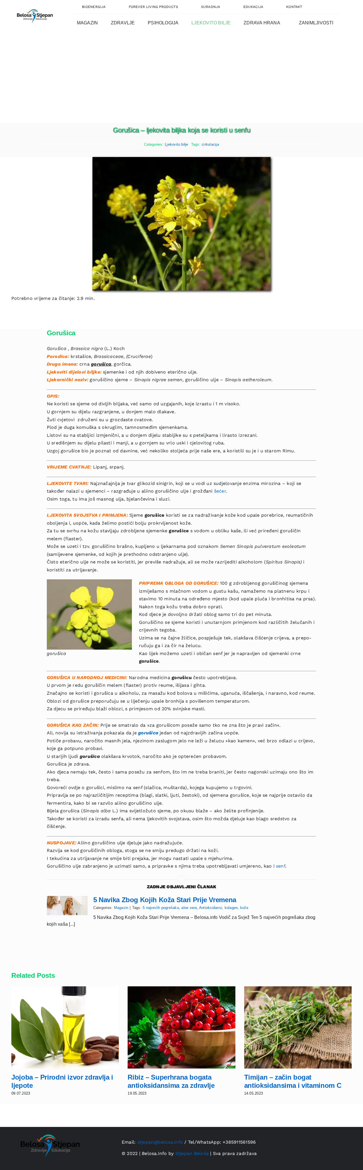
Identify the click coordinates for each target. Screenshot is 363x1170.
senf (280, 866)
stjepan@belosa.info (160, 1142)
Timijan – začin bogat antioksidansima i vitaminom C (292, 1081)
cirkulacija (210, 144)
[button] (326, 6)
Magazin (121, 908)
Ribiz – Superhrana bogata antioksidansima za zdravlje (171, 1081)
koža (244, 908)
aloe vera (189, 908)
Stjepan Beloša (192, 1153)
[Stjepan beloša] (34, 6)
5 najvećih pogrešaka (161, 908)
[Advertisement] (181, 80)
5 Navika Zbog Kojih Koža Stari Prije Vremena (164, 900)
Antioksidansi (210, 908)
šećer (220, 491)
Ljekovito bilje (176, 144)
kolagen (231, 908)
